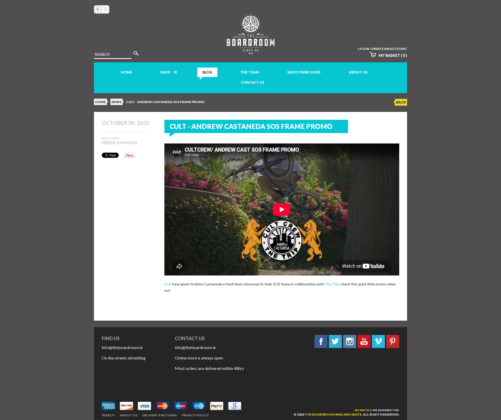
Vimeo (378, 341)
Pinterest (392, 341)
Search (108, 415)
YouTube (364, 341)
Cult (167, 284)
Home (126, 72)
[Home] (251, 49)
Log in (363, 49)
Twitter (335, 341)
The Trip (332, 284)
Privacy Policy (195, 415)
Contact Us (252, 82)
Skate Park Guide (304, 72)
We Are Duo (363, 410)
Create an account (389, 49)
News (116, 102)
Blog (207, 72)
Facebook (320, 341)
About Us (358, 72)
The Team (249, 72)
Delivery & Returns (159, 415)
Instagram (349, 341)
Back (401, 102)
